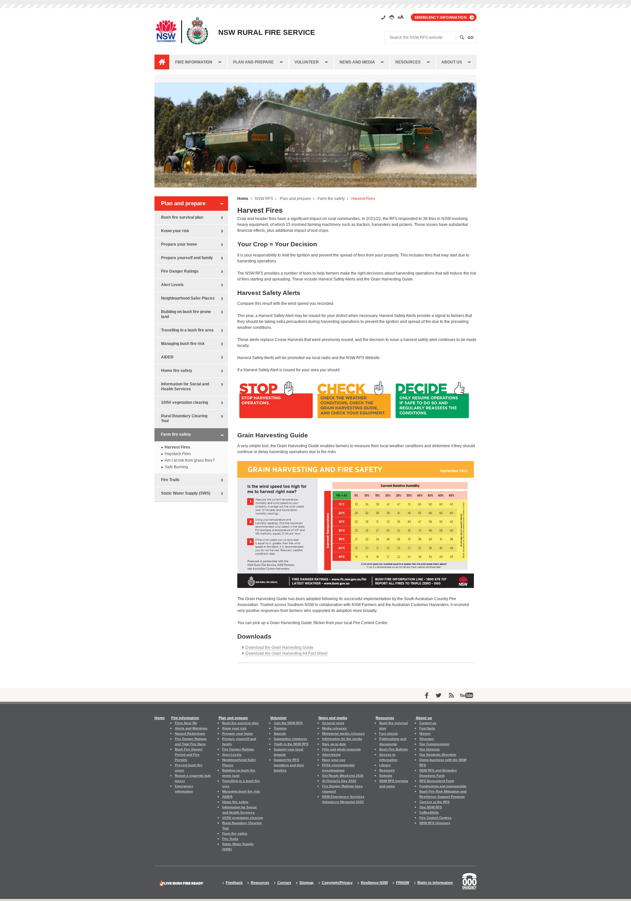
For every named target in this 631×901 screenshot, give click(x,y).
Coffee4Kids (429, 812)
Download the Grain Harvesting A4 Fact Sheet (286, 653)
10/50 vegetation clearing (184, 402)
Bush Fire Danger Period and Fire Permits (189, 754)
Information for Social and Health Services (185, 386)
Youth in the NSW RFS (291, 744)
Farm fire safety (331, 199)
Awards (280, 733)
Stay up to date (334, 744)
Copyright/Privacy (337, 883)
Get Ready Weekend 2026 (342, 775)
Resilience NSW (374, 883)
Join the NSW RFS (288, 723)
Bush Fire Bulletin (393, 749)
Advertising (331, 754)
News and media (357, 62)
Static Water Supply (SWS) (185, 493)
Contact (284, 883)
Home (242, 199)
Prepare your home (179, 244)
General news (333, 723)
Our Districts (429, 749)
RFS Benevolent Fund (436, 781)
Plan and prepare (253, 62)
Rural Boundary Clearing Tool (184, 418)
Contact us (427, 723)
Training (280, 728)
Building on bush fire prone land (186, 314)
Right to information (435, 883)
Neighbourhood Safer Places (188, 298)
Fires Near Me (186, 723)
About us (451, 62)
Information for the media (342, 739)
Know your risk (175, 231)
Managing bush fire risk (183, 343)
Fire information (193, 62)
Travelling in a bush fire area (187, 330)
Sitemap (306, 883)
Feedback (234, 883)
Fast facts (427, 728)
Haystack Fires (178, 453)
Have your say (333, 760)
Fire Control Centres (435, 817)
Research (387, 770)
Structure (426, 739)
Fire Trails (170, 479)
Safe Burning (176, 467)
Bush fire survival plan (182, 217)
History (425, 733)
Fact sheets (388, 733)
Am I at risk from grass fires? (190, 460)
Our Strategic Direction (437, 754)
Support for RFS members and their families (289, 765)
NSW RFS (264, 199)
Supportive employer (290, 739)
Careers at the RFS (434, 802)
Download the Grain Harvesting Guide (279, 647)
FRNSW (402, 883)
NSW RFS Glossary (434, 823)
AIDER (167, 357)
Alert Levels (172, 284)
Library (385, 765)
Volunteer (306, 62)
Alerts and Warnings (191, 728)
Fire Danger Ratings (180, 271)
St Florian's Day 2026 (339, 781)
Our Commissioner (434, 744)
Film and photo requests (341, 749)
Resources (408, 62)
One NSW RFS (430, 807)
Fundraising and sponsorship (442, 786)
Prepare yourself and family (187, 258)
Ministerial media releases (343, 733)
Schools (385, 775)
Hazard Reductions (190, 733)
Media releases (334, 728)
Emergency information (441, 17)
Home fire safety (176, 370)
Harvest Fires (363, 199)
